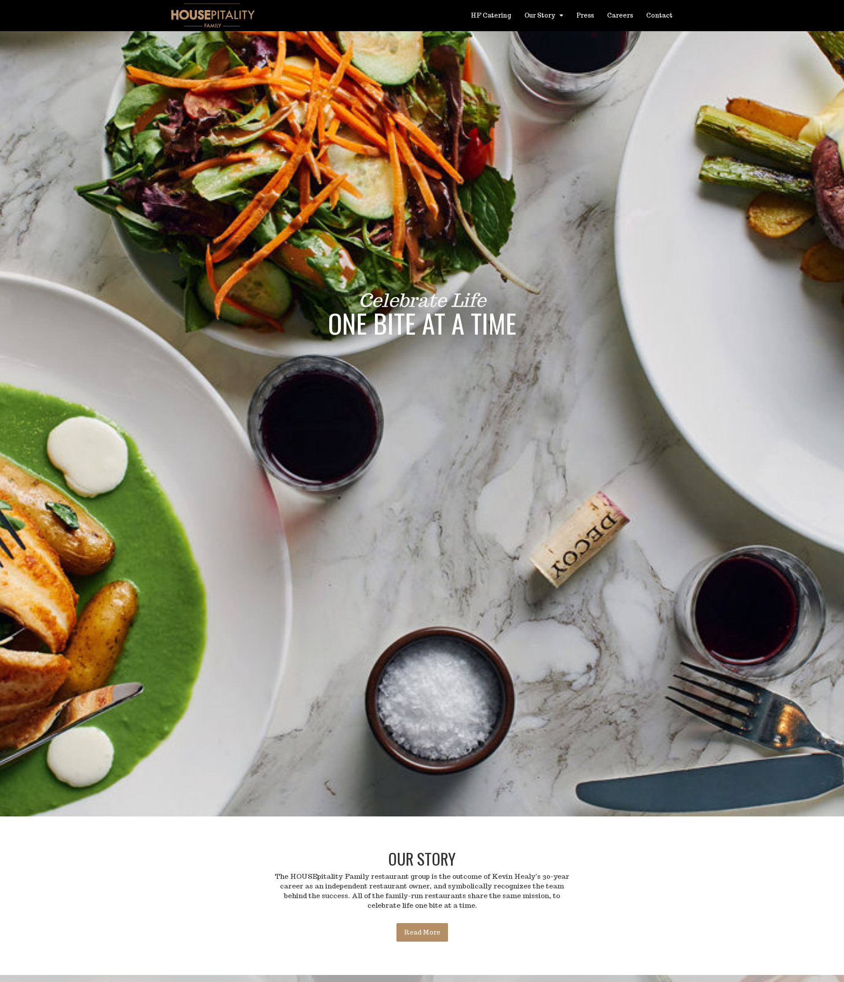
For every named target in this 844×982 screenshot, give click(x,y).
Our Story (540, 15)
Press (585, 15)
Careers (620, 15)
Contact (659, 15)
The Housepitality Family (213, 15)
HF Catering (491, 15)
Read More (422, 932)
